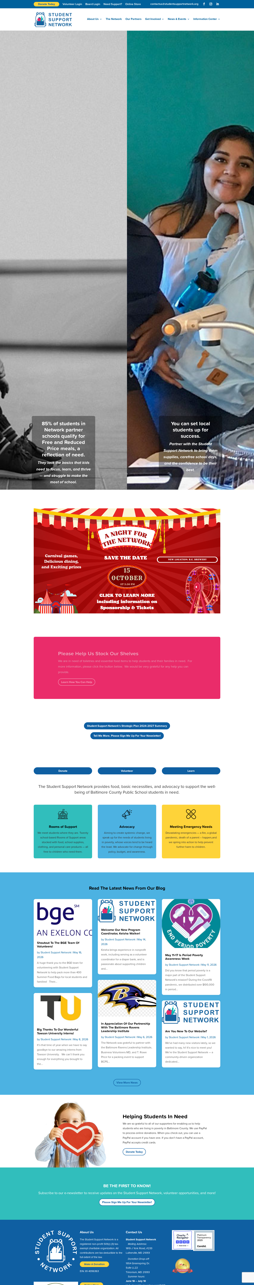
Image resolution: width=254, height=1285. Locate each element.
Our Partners (133, 19)
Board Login (92, 4)
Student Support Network (56, 952)
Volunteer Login (72, 4)
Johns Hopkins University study (94, 669)
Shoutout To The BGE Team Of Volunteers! (58, 944)
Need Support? (113, 4)
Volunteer (127, 771)
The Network (114, 19)
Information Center (205, 19)
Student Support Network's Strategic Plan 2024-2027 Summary (127, 726)
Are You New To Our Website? (186, 1031)
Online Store (133, 4)
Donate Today (46, 4)
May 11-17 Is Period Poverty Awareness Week (184, 957)
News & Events (177, 19)
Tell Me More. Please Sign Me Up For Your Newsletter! (127, 736)
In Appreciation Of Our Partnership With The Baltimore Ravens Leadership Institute (125, 1027)
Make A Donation (94, 1264)
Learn (191, 771)
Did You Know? (75, 656)
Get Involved (153, 19)
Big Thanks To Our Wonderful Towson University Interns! (57, 1031)
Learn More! (68, 679)
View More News (127, 1083)
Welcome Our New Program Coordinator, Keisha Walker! (120, 931)
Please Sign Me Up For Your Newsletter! (127, 1202)
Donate (62, 771)
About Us (93, 19)
